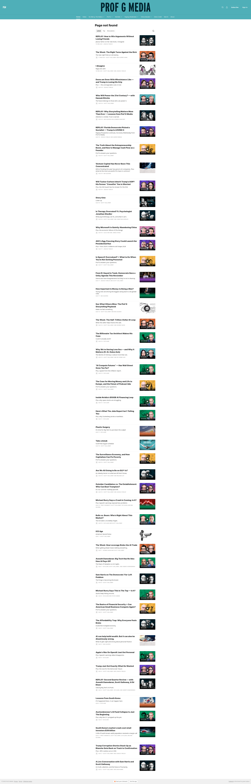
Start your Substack (121, 781)
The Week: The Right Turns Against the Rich (116, 52)
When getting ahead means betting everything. (111, 548)
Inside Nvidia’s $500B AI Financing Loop (114, 397)
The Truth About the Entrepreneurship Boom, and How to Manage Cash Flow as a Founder (115, 147)
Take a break (101, 441)
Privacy (16, 781)
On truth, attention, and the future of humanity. (112, 767)
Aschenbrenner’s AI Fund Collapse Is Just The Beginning (115, 713)
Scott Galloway (111, 57)
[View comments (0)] (111, 90)
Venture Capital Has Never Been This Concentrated (113, 165)
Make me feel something (104, 309)
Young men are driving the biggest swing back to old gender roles (116, 293)
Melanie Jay (120, 475)
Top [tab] (104, 31)
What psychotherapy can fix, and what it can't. (111, 217)
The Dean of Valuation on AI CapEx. (108, 564)
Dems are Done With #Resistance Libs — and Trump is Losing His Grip (115, 80)
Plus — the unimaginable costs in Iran (108, 85)
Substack (231, 781)
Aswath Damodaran (129, 566)
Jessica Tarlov (108, 44)
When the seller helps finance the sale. (108, 323)
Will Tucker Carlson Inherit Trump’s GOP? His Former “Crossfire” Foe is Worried (115, 183)
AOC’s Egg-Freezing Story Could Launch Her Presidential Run (116, 242)
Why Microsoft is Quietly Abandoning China (116, 227)
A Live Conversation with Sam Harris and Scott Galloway (115, 763)
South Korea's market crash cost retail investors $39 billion (113, 729)
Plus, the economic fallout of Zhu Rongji (109, 230)
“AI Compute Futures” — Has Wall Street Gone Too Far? (114, 366)
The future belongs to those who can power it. (111, 101)
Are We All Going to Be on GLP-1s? (112, 470)
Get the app (133, 781)
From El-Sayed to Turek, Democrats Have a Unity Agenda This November (115, 274)
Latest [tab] (99, 31)
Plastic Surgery (103, 427)
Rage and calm (101, 69)
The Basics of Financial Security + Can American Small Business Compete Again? (116, 605)
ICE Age (99, 531)
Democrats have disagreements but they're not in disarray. (115, 278)
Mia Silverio (107, 119)
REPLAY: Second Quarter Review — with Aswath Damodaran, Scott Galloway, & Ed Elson (115, 682)
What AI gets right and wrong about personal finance (114, 642)
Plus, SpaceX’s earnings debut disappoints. (110, 655)
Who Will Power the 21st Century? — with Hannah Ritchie (115, 96)
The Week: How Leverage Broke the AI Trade (116, 545)
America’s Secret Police (103, 534)
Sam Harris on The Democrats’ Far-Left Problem (114, 576)
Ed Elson (106, 341)
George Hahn (123, 57)
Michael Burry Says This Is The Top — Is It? (115, 591)
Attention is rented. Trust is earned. (107, 117)
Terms (20, 781)
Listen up (99, 200)
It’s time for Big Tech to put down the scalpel (111, 430)
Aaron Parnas (117, 137)
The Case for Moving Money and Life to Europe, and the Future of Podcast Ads (114, 382)
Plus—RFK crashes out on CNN (106, 751)
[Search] (223, 7)
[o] (147, 40)
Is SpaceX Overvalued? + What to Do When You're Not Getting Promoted (116, 258)
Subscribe (234, 7)
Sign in (244, 7)
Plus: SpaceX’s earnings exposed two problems (111, 503)
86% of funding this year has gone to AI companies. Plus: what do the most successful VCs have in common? (115, 170)
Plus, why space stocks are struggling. (108, 400)
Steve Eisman (116, 596)
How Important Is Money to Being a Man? (115, 289)
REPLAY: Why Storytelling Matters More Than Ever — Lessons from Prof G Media (114, 112)
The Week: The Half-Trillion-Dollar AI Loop (116, 320)
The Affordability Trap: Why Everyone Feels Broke (116, 621)
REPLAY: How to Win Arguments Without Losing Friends (115, 37)
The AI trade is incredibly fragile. (107, 521)
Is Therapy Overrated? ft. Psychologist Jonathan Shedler (114, 212)
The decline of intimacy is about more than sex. (112, 355)
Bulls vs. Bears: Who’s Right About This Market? (114, 516)
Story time (101, 198)
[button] (78, 17)
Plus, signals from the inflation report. (108, 371)
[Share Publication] (227, 7)
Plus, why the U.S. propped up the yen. (109, 717)
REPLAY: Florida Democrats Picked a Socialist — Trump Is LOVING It (113, 128)
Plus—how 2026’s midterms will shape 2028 (111, 246)
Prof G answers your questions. (106, 153)
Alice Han (107, 232)
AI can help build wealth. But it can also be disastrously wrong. (115, 637)
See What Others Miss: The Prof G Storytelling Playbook (111, 305)
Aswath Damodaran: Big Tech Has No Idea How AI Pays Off (115, 560)
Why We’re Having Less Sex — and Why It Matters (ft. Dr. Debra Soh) (115, 350)
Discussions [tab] (110, 31)
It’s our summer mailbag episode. (107, 489)
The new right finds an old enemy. (107, 55)
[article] (125, 41)
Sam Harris (119, 769)
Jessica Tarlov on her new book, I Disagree (110, 42)
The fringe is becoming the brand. (107, 580)
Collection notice (27, 781)
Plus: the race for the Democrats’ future (109, 669)
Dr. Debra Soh (121, 357)
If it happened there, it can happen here (109, 701)
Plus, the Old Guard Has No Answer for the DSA (112, 187)
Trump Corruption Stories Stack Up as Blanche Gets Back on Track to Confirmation (116, 747)
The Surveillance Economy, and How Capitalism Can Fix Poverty (113, 455)
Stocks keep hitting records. (105, 593)
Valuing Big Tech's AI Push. (105, 688)
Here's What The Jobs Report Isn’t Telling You (115, 412)
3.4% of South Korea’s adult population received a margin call (116, 733)
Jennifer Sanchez (119, 119)
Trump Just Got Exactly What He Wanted (115, 666)
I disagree (100, 66)
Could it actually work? (103, 339)
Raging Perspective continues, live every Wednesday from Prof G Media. (115, 134)
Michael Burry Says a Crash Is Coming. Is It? (116, 500)
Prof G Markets (105, 505)
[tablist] (106, 31)
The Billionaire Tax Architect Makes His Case (114, 334)
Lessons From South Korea (108, 698)
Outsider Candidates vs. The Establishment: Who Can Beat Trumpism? (116, 485)
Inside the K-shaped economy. (106, 626)
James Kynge (117, 232)
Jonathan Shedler (122, 219)
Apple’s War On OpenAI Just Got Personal (115, 652)
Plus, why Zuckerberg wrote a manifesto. (109, 416)
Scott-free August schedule (105, 444)
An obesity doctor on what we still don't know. (111, 473)
